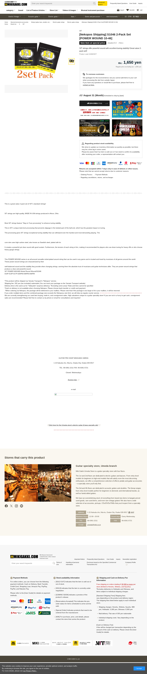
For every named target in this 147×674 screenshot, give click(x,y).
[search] (94, 3)
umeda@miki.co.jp (94, 525)
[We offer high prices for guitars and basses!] (127, 109)
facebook (6, 505)
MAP (132, 512)
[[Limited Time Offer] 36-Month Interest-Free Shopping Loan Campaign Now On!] (94, 127)
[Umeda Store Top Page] (127, 127)
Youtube (21, 505)
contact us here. (89, 85)
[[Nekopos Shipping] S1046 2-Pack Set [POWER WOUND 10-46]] (71, 61)
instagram (16, 505)
